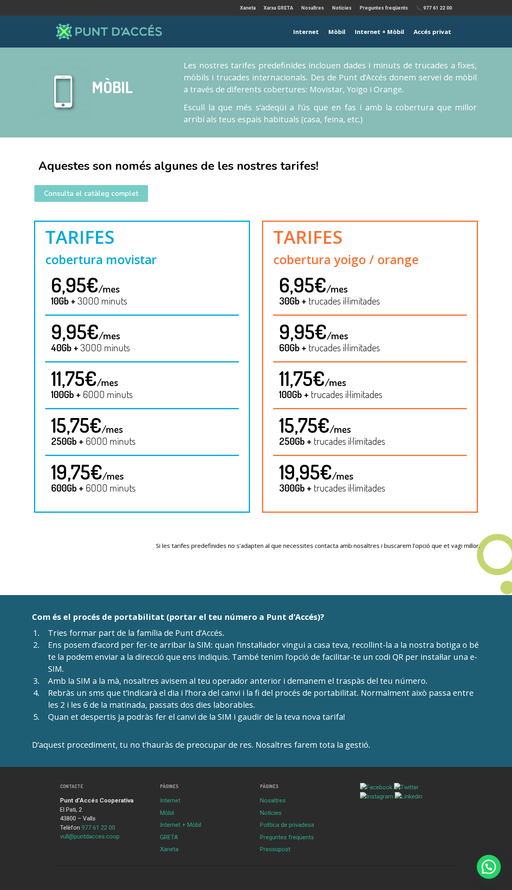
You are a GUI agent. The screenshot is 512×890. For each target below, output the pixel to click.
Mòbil (336, 32)
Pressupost (275, 849)
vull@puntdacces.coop (90, 836)
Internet (306, 32)
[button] (91, 193)
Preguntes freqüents (384, 8)
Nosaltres (312, 8)
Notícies (342, 8)
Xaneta (248, 8)
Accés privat (432, 32)
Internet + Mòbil (379, 32)
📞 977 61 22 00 (434, 8)
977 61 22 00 (98, 827)
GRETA (169, 837)
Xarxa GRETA (278, 8)
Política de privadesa (287, 824)
